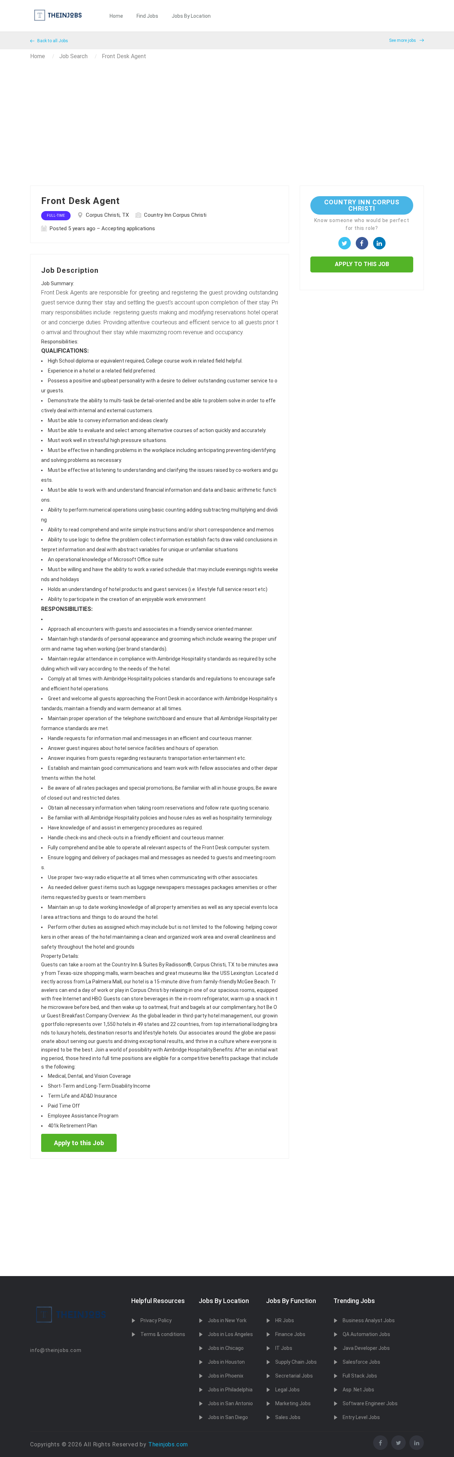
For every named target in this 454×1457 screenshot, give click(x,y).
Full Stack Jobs (360, 1376)
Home (116, 16)
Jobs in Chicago (226, 1348)
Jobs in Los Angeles (230, 1334)
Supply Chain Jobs (296, 1362)
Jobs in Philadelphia (230, 1389)
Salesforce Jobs (361, 1362)
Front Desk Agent (124, 56)
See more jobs (403, 40)
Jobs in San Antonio (230, 1403)
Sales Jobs (287, 1417)
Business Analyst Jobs (369, 1320)
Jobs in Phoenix (225, 1376)
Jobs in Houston (226, 1362)
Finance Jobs (290, 1334)
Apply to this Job (79, 1143)
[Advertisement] (227, 132)
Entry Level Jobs (361, 1417)
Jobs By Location (191, 16)
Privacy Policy (156, 1320)
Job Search (73, 56)
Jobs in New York (227, 1320)
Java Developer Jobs (366, 1348)
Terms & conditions (162, 1334)
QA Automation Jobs (366, 1334)
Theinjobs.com (168, 1444)
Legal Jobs (287, 1389)
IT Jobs (283, 1348)
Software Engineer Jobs (370, 1403)
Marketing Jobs (293, 1403)
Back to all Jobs (52, 40)
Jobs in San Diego (228, 1417)
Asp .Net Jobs (358, 1389)
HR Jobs (284, 1320)
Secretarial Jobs (294, 1376)
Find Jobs (147, 16)
